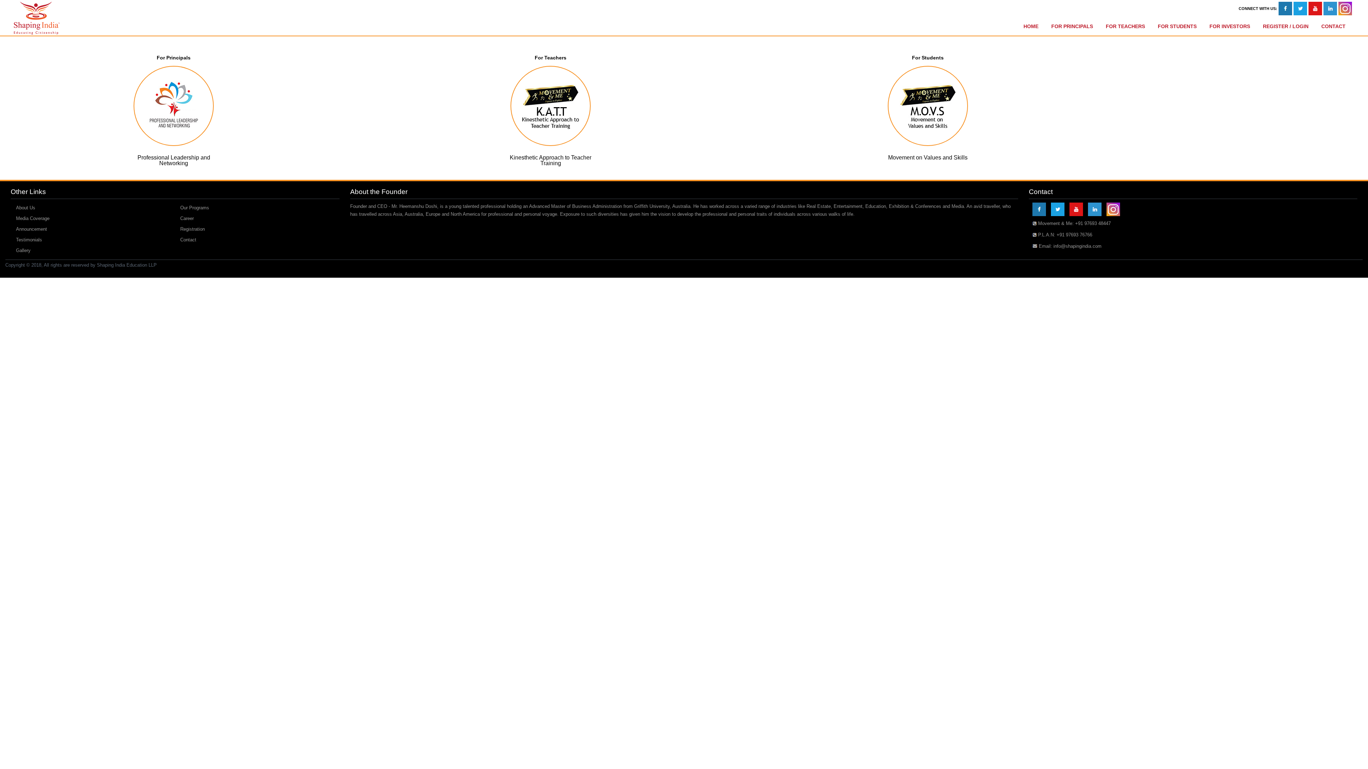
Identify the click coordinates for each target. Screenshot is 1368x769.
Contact (188, 239)
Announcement (31, 229)
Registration (192, 229)
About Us (25, 207)
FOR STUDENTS (1177, 26)
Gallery (23, 250)
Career (187, 218)
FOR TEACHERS (1125, 26)
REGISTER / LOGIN (1286, 26)
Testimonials (29, 239)
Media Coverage (33, 218)
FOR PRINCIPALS (1072, 26)
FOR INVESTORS (1229, 26)
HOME (1031, 26)
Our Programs (194, 207)
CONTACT (1333, 26)
